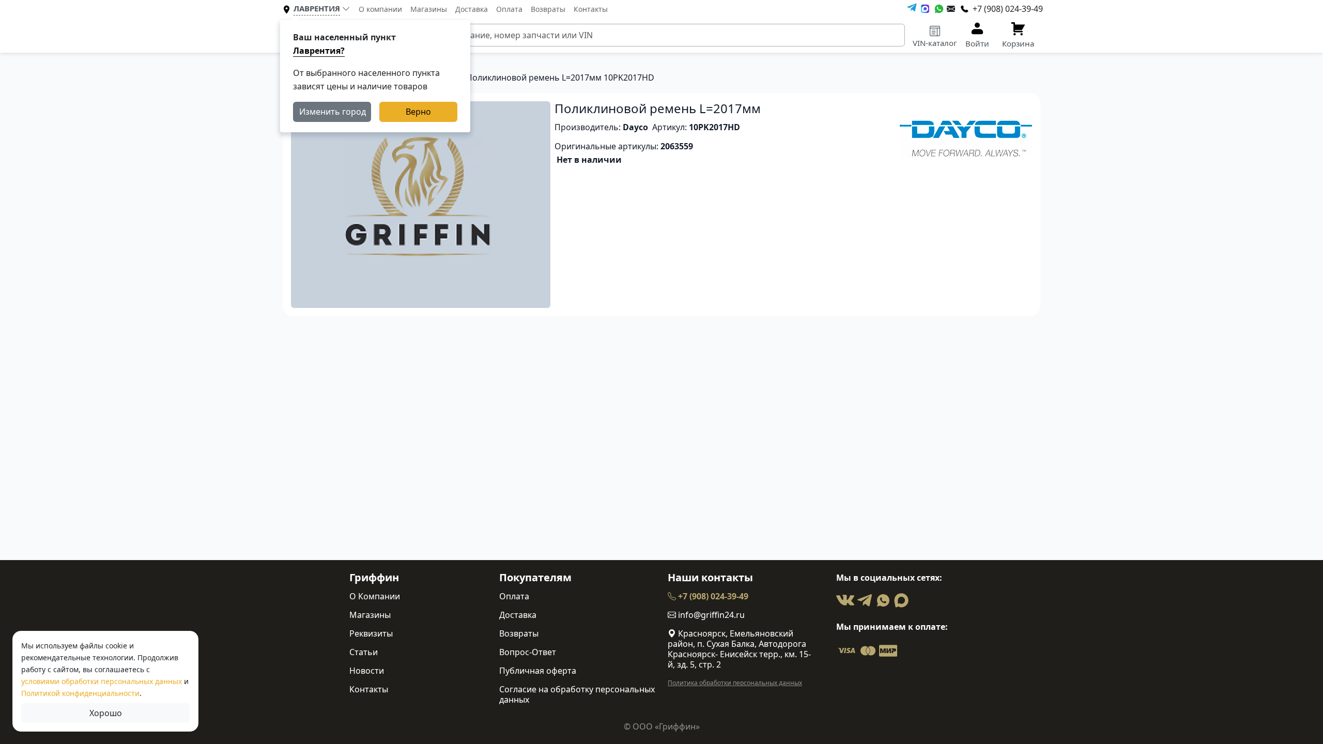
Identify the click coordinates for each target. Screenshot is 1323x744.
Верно (418, 111)
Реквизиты (371, 633)
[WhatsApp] (939, 9)
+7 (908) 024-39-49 (712, 596)
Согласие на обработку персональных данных (577, 694)
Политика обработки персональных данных (735, 682)
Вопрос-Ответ (527, 652)
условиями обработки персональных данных (101, 681)
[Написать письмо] (951, 9)
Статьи (363, 652)
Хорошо (105, 713)
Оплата (509, 9)
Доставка (471, 9)
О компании (380, 9)
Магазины (428, 9)
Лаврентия (317, 8)
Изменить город (332, 111)
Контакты (591, 9)
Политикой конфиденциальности (80, 693)
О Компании (374, 596)
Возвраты (548, 9)
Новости (366, 670)
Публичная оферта (537, 670)
